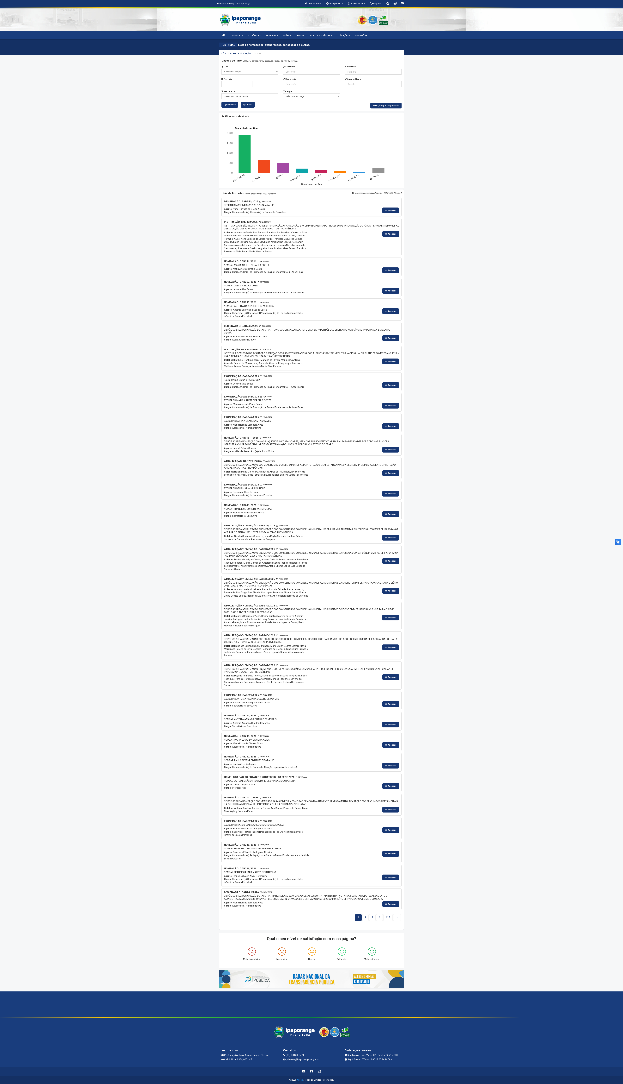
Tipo (225, 66)
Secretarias (271, 35)
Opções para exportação (387, 105)
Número (351, 66)
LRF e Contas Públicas (320, 35)
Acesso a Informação (240, 53)
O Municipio (236, 35)
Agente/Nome (354, 79)
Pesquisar (231, 104)
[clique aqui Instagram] (319, 1071)
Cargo (288, 91)
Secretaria (229, 91)
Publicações (343, 35)
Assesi (300, 1080)
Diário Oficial (361, 35)
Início (224, 53)
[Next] (397, 917)
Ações (286, 35)
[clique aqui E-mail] (304, 1071)
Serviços (300, 35)
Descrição (290, 79)
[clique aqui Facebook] (311, 1071)
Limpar (248, 104)
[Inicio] (223, 35)
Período (227, 79)
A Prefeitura (253, 35)
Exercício (290, 66)
